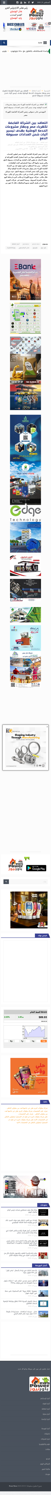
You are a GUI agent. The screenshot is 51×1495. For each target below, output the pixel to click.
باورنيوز (10, 144)
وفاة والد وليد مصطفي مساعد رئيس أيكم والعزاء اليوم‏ (22, 1211)
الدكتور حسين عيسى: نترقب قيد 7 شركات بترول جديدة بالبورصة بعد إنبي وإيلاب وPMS (20, 1281)
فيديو (48, 1458)
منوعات (47, 1474)
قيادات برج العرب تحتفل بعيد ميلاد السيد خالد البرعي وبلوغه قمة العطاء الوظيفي (21, 1221)
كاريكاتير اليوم (45, 1463)
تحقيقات (47, 1433)
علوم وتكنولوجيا (44, 1444)
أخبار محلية (46, 1414)
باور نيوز (15, 144)
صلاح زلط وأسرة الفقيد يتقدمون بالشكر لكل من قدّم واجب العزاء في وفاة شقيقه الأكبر (20, 1254)
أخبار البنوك (46, 1403)
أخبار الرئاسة (45, 1419)
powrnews (39, 144)
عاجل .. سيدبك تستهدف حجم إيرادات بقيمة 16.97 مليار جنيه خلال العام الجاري (21, 1312)
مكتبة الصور (46, 1469)
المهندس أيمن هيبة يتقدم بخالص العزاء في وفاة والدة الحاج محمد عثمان (21, 1231)
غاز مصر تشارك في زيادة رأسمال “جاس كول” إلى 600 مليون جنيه (21, 1271)
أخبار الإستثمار (45, 1398)
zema (42, 142)
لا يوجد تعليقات (43, 149)
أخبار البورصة (45, 1428)
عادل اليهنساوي (43, 146)
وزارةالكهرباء (33, 146)
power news (31, 144)
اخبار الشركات (45, 1439)
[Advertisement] (25, 71)
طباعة (31, 149)
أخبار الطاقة (18, 142)
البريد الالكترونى (20, 149)
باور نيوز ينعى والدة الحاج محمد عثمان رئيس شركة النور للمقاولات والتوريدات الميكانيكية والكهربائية (21, 1243)
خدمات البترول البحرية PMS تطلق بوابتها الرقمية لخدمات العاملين (20, 1302)
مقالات (47, 1449)
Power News (13, 1486)
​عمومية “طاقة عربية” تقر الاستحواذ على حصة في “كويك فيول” (21, 1292)
